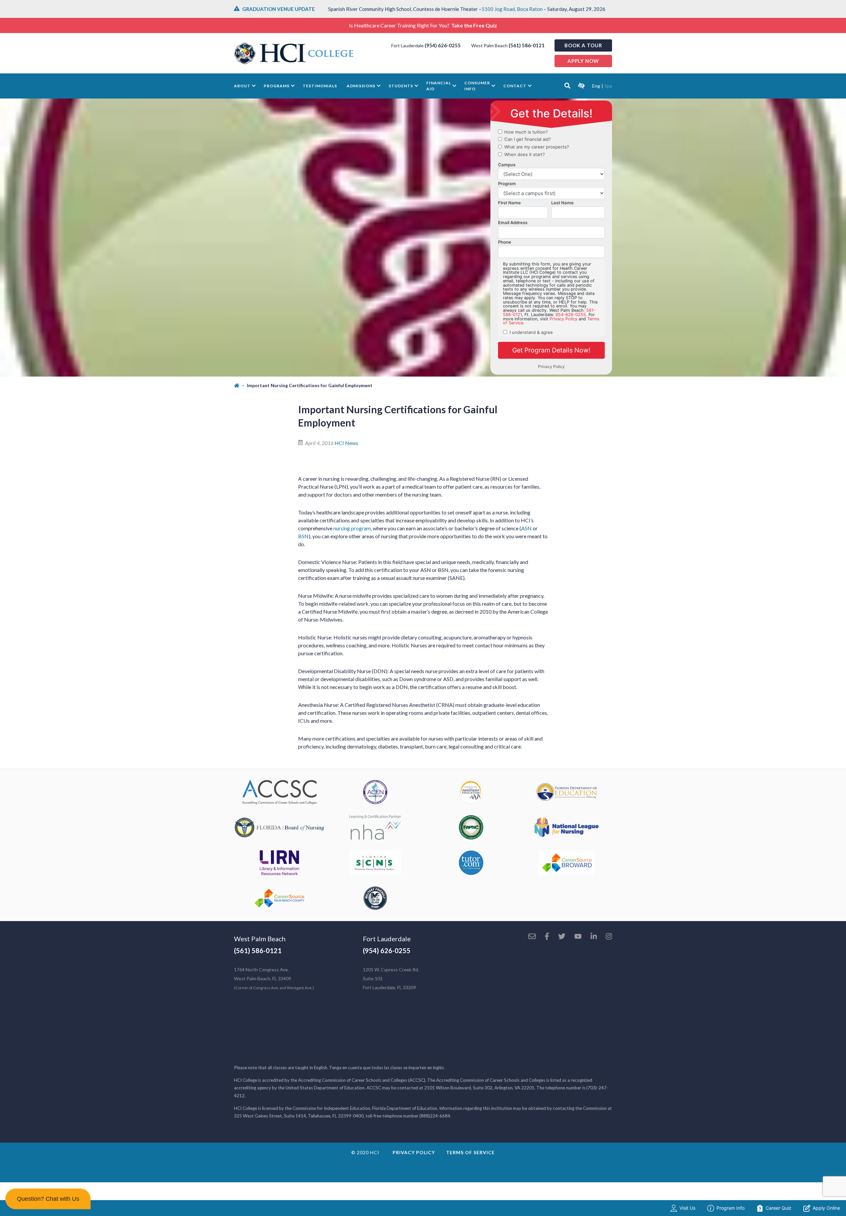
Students (401, 85)
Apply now (583, 61)
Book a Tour (583, 45)
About (242, 85)
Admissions (361, 85)
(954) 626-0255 (443, 45)
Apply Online (826, 1208)
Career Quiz (778, 1208)
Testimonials (320, 85)
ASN (526, 528)
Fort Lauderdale (387, 939)
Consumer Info (477, 85)
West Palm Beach (260, 939)
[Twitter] (561, 937)
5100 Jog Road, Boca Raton (512, 9)
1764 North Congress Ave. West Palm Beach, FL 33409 (274, 978)
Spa (608, 86)
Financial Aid (438, 85)
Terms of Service (470, 1152)
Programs (276, 85)
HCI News (346, 443)
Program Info (730, 1208)
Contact (514, 85)
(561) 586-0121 (527, 45)
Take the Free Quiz (474, 25)
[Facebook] (547, 937)
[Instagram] (609, 937)
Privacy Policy (414, 1152)
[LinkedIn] (594, 937)
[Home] (240, 385)
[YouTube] (578, 937)
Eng (596, 86)
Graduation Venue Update (278, 9)
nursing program (352, 528)
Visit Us (687, 1208)
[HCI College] (294, 53)
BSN (303, 536)
